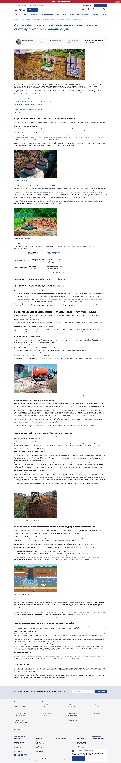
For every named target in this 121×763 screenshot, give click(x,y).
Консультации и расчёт (19, 708)
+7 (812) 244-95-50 (60, 740)
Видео (64, 14)
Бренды (25, 14)
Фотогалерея (96, 706)
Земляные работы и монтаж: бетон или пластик (28, 104)
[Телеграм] (93, 43)
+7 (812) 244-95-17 (39, 747)
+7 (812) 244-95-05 (18, 743)
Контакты (96, 14)
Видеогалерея (96, 708)
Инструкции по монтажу (20, 717)
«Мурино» (37, 742)
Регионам (44, 711)
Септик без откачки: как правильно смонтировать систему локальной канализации (56, 19)
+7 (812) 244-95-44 (18, 747)
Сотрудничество (71, 708)
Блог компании (96, 713)
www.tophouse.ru (20, 759)
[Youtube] (19, 755)
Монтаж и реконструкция (20, 713)
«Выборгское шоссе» (40, 746)
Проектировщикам (46, 713)
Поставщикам (45, 715)
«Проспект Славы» (19, 742)
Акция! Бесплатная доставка (60, 1)
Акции (18, 14)
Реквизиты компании (73, 717)
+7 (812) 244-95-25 (18, 740)
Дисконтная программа (83, 14)
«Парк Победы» (18, 738)
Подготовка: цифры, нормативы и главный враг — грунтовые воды (33, 101)
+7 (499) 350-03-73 (81, 740)
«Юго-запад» (38, 738)
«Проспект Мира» (81, 742)
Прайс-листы (34, 14)
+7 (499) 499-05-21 (81, 743)
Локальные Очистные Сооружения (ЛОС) (42, 185)
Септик (94, 84)
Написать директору (72, 715)
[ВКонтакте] (86, 43)
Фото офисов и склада (73, 720)
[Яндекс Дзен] (90, 43)
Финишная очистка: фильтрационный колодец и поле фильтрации (33, 107)
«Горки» (79, 746)
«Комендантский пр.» (61, 738)
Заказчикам (45, 704)
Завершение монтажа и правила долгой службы (28, 109)
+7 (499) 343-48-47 (81, 747)
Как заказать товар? (19, 720)
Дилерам (44, 708)
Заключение (18, 112)
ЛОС (30, 200)
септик (44, 299)
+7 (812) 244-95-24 (39, 743)
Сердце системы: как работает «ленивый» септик (28, 99)
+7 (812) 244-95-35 (18, 751)
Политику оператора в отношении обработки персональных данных (44, 694)
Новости (71, 14)
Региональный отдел (98, 738)
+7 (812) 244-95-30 (39, 740)
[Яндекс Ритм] (25, 755)
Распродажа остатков (47, 14)
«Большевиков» (18, 746)
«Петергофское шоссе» (41, 749)
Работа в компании (72, 713)
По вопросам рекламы (47, 717)
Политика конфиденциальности (43, 758)
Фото (57, 14)
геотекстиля (29, 551)
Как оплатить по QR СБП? (20, 715)
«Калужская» (80, 738)
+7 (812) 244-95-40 (39, 751)
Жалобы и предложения (20, 724)
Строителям (45, 706)
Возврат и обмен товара (20, 727)
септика (32, 305)
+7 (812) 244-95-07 (96, 740)
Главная (16, 19)
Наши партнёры (71, 706)
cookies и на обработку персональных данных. (40, 760)
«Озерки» (16, 749)
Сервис (94, 704)
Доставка (16, 711)
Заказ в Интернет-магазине (21, 722)
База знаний (17, 729)
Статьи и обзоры (25, 19)
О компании (70, 704)
